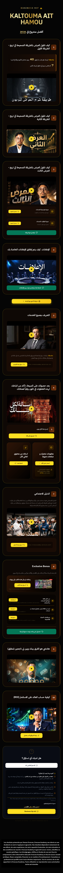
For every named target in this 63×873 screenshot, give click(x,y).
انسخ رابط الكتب (21, 585)
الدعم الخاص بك (30, 765)
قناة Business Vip (30, 811)
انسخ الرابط (13, 600)
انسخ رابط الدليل (17, 545)
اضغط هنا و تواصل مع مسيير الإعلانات (30, 288)
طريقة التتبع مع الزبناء (31, 301)
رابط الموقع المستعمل (30, 735)
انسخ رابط (13, 609)
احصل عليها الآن (45, 463)
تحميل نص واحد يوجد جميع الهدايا (30, 631)
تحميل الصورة (13, 211)
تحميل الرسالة (30, 436)
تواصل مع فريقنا (30, 233)
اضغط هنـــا (20, 463)
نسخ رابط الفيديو (17, 364)
